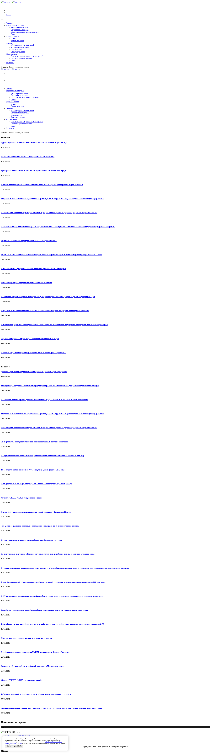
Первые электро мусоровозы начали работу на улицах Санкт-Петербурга (33, 269)
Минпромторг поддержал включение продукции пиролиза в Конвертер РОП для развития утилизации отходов (50, 386)
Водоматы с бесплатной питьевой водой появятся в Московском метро (32, 666)
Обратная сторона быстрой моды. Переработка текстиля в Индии (30, 339)
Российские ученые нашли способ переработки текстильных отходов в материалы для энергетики (44, 610)
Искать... (4, 67)
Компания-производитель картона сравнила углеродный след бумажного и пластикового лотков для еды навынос (51, 708)
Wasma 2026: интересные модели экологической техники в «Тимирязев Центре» (36, 512)
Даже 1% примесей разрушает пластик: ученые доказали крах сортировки (34, 372)
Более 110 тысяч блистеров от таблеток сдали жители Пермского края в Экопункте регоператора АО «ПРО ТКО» (51, 255)
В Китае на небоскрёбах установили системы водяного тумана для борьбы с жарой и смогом (42, 185)
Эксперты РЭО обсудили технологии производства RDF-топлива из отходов (34, 442)
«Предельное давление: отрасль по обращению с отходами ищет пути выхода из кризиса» (40, 526)
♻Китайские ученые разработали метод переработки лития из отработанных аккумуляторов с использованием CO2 (52, 624)
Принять (9, 747)
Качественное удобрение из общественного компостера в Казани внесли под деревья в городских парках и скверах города (54, 325)
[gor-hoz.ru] (11, 2)
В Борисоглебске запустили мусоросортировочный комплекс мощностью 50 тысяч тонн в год (42, 456)
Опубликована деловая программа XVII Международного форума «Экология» (35, 652)
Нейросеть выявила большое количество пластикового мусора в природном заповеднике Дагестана (45, 311)
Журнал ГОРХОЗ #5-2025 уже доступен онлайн (21, 680)
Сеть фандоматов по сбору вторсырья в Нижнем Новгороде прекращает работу (36, 484)
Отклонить (18, 747)
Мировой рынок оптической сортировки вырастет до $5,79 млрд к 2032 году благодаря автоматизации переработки (52, 198)
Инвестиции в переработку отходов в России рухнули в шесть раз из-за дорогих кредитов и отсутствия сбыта (49, 213)
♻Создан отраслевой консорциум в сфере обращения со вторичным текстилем (36, 694)
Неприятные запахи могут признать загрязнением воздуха (26, 638)
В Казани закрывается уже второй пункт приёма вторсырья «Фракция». (33, 353)
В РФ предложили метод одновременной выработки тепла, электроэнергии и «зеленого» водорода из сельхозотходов (52, 596)
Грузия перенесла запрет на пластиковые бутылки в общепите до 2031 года (34, 142)
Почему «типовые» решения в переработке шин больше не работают (31, 540)
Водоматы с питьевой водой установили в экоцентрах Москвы (29, 241)
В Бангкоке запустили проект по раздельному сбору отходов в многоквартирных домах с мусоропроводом (48, 297)
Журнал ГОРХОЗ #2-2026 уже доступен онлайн (21, 498)
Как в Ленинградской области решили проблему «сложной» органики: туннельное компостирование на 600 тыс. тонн (53, 582)
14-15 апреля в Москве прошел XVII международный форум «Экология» (33, 470)
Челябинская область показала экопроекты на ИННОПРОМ (27, 157)
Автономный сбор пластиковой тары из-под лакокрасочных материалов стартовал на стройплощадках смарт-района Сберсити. (58, 227)
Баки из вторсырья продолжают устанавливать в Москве (26, 283)
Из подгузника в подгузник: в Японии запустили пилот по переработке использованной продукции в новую (48, 554)
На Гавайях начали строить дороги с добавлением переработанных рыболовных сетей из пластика (44, 400)
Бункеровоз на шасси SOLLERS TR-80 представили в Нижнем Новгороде (33, 170)
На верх (4, 751)
